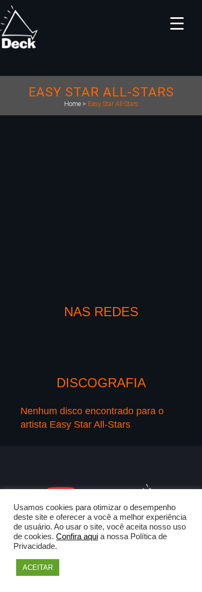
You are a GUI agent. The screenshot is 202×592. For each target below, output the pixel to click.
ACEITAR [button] (38, 567)
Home (72, 104)
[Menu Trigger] (177, 23)
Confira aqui (77, 536)
